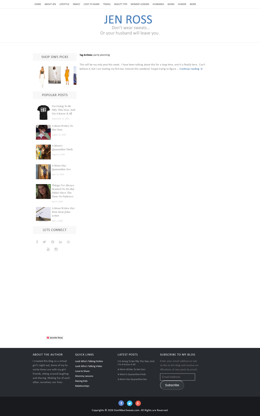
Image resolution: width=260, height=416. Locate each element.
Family (76, 4)
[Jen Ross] (130, 35)
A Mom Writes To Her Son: (132, 369)
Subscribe (172, 385)
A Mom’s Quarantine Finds (132, 374)
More (193, 4)
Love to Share (92, 4)
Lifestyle (64, 4)
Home (37, 4)
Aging (170, 4)
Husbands (158, 4)
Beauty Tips (120, 4)
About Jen (50, 4)
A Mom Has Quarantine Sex (132, 379)
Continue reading (191, 69)
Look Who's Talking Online (89, 361)
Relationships (82, 386)
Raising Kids (81, 381)
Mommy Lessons (140, 4)
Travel (107, 4)
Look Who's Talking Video (88, 366)
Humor (182, 4)
